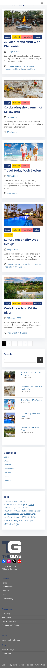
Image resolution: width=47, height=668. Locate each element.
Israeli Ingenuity (34, 511)
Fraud (31, 505)
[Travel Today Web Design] (9, 405)
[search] (40, 360)
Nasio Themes (18, 665)
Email (6, 461)
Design (7, 37)
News (4, 595)
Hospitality (6, 613)
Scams (7, 520)
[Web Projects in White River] (9, 432)
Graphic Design (10, 508)
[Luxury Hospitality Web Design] (9, 418)
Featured (16, 37)
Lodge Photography (28, 514)
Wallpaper (28, 520)
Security (7, 473)
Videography (17, 520)
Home (4, 583)
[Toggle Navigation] (42, 2)
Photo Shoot (27, 37)
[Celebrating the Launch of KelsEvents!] (9, 391)
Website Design (8, 649)
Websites (38, 37)
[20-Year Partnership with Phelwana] (9, 377)
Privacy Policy (7, 599)
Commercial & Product (11, 625)
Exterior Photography (15, 264)
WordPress (40, 665)
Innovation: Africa (24, 508)
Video (36, 230)
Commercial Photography (17, 66)
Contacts (5, 591)
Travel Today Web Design (22, 170)
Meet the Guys (7, 587)
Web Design (31, 69)
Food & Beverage (9, 621)
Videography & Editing (11, 640)
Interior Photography (33, 264)
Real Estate (6, 617)
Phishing (17, 517)
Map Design (8, 517)
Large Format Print (11, 514)
